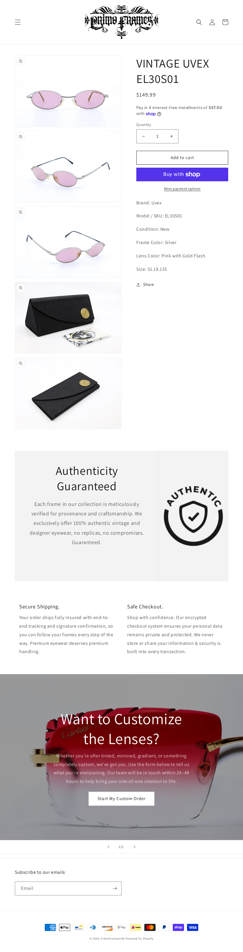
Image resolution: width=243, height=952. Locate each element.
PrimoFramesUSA (112, 938)
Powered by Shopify (139, 938)
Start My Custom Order (121, 798)
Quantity (143, 124)
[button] (17, 22)
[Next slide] (134, 846)
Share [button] (148, 284)
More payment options (182, 188)
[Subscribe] (114, 888)
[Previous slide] (108, 846)
